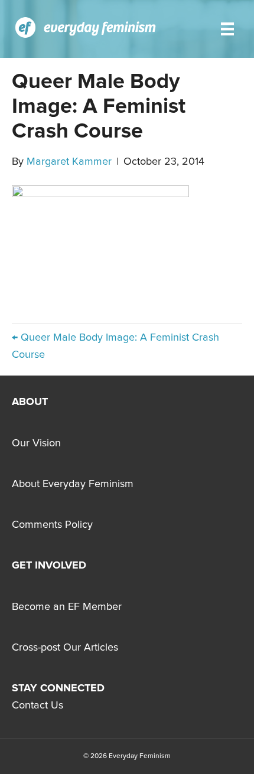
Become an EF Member (67, 607)
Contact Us (37, 705)
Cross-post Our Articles (65, 647)
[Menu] (227, 29)
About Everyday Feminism (72, 484)
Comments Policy (52, 525)
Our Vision (36, 443)
